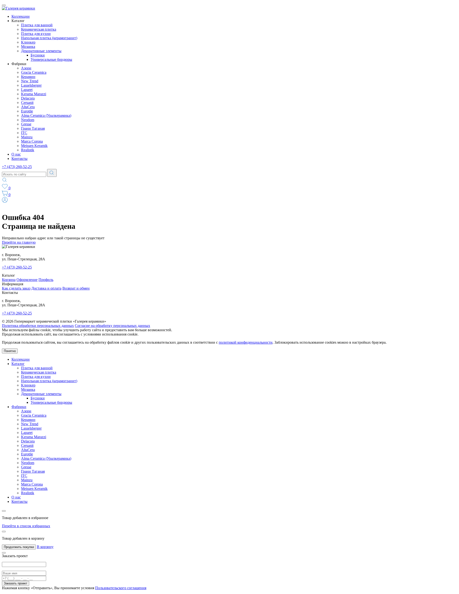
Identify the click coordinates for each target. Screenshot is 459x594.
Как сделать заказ (16, 288)
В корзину (45, 547)
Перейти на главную (19, 242)
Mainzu (27, 137)
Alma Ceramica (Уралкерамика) (46, 115)
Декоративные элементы (41, 51)
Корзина (9, 280)
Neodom (27, 120)
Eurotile (27, 111)
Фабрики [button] (18, 64)
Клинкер (28, 42)
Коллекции (20, 16)
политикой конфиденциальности (246, 342)
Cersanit (27, 103)
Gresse (26, 124)
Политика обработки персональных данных (38, 326)
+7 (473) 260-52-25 (17, 167)
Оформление (27, 280)
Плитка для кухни (36, 34)
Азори (26, 68)
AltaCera (28, 107)
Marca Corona (32, 141)
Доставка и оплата (46, 288)
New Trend (29, 81)
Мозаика (28, 47)
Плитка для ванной (37, 25)
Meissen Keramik (34, 146)
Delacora (28, 98)
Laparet (27, 90)
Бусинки (38, 55)
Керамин (28, 77)
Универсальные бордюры (51, 59)
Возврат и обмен (76, 288)
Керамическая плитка (38, 29)
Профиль (45, 280)
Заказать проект (15, 583)
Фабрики (18, 407)
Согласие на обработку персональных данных (112, 326)
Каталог (18, 364)
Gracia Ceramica (33, 72)
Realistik (27, 150)
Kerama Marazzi (33, 94)
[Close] (4, 511)
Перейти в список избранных (26, 526)
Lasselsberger (31, 85)
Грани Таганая (33, 128)
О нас (16, 154)
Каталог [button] (18, 21)
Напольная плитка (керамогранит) (49, 38)
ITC (24, 133)
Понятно (10, 351)
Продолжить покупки (19, 547)
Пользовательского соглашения (120, 588)
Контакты (19, 159)
